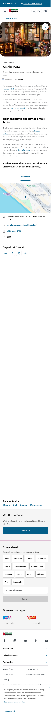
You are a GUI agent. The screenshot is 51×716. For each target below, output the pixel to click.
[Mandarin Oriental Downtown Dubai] (25, 285)
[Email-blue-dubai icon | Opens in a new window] (25, 253)
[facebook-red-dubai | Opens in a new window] (12, 253)
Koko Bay (35, 167)
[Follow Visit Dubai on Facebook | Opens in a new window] (4, 640)
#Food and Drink (10, 505)
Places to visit (11, 18)
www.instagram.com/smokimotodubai (22, 225)
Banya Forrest (12, 419)
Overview (25, 176)
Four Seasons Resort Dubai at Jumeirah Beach (23, 361)
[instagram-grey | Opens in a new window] (15, 640)
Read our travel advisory (32, 3)
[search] (33, 11)
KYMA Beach (18, 167)
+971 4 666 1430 (14, 231)
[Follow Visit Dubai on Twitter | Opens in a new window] (36, 640)
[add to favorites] (45, 26)
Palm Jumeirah (8, 88)
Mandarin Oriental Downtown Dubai (21, 307)
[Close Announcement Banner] (47, 3)
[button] (9, 711)
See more (25, 491)
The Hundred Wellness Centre (19, 476)
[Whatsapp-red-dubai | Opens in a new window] (5, 253)
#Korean (23, 505)
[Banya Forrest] (25, 396)
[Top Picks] (40, 10)
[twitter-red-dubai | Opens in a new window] (18, 253)
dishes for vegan (24, 150)
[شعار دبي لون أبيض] (10, 634)
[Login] (45, 10)
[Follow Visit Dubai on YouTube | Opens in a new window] (46, 640)
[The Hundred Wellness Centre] (25, 453)
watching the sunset (17, 108)
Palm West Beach (30, 164)
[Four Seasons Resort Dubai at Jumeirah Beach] (25, 336)
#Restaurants (36, 505)
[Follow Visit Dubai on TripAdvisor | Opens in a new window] (25, 640)
